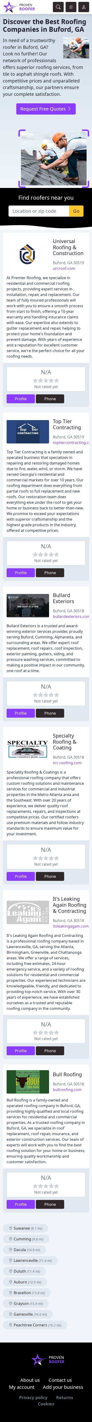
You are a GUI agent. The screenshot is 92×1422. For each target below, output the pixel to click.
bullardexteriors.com (71, 616)
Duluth (26, 1271)
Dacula (26, 1249)
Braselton (29, 1292)
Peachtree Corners (37, 1325)
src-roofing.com (67, 762)
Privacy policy (33, 1397)
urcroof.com (64, 268)
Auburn (27, 1282)
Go (76, 211)
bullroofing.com (67, 1089)
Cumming (28, 1239)
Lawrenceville (32, 1260)
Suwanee (27, 1228)
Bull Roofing (67, 1074)
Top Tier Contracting (67, 424)
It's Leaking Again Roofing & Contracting (69, 904)
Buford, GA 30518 (68, 610)
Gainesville (30, 1314)
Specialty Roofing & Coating (64, 741)
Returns (64, 1397)
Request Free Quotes (43, 109)
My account (21, 1387)
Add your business (63, 1387)
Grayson (28, 1303)
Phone (50, 398)
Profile (21, 398)
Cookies (46, 1404)
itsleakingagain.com (71, 926)
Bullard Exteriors (63, 598)
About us (30, 1380)
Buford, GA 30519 (68, 262)
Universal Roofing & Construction (68, 247)
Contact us (60, 1380)
